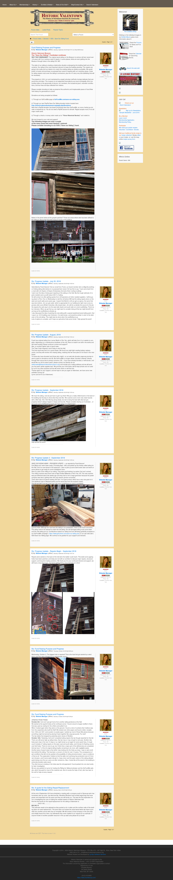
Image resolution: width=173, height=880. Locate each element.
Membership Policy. (125, 122)
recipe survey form (129, 139)
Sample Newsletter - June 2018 (129, 112)
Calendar (138, 54)
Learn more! (123, 118)
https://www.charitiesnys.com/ (86, 877)
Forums (138, 42)
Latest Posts (46, 30)
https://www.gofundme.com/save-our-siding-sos (64, 533)
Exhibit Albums (126, 37)
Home (5, 5)
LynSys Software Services (98, 854)
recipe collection (127, 135)
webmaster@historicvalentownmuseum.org (45, 364)
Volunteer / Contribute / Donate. (129, 130)
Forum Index (35, 30)
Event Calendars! (125, 105)
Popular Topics (58, 30)
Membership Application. (127, 120)
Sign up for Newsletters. (133, 110)
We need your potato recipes (128, 128)
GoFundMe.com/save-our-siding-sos (66, 99)
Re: (46, 281)
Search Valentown (92, 5)
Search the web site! (133, 68)
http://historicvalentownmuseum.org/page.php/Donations (51, 105)
